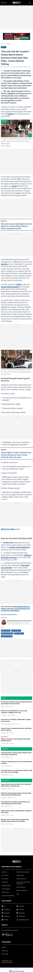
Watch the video (8, 529)
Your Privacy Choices (18, 971)
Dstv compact (19, 633)
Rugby (3, 706)
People (9, 43)
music (14, 186)
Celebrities (4, 788)
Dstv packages (16, 630)
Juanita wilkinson (7, 633)
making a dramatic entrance (16, 556)
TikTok (18, 284)
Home (2, 43)
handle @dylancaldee (10, 287)
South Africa (4, 797)
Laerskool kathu (7, 636)
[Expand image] (31, 121)
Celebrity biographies (6, 724)
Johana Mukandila (20, 66)
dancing (4, 264)
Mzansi (10, 114)
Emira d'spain (6, 630)
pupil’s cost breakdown (19, 547)
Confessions (4, 715)
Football (3, 732)
